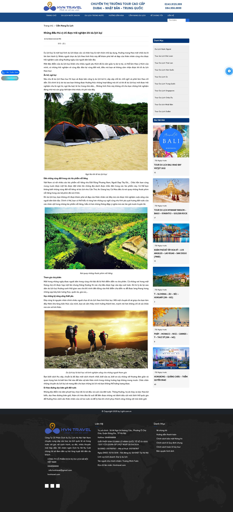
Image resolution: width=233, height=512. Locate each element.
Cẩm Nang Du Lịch (64, 26)
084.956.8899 (173, 8)
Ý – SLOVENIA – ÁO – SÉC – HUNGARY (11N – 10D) (166, 296)
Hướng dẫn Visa (116, 16)
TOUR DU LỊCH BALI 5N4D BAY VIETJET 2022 (167, 166)
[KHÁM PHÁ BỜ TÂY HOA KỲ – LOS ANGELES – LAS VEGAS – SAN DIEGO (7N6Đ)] (171, 232)
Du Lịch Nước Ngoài (70, 16)
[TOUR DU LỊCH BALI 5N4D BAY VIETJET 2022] (171, 141)
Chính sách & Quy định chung (169, 443)
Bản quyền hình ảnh (165, 451)
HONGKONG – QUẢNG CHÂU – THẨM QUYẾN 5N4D (171, 378)
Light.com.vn (125, 411)
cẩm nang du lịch (137, 16)
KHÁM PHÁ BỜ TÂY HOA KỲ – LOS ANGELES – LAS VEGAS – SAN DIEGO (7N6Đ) (170, 253)
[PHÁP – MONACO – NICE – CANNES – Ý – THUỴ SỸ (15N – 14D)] (171, 316)
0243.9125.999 (173, 4)
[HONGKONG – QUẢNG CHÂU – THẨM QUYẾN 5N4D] (171, 358)
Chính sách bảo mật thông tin (169, 439)
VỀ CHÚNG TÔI (156, 16)
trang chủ (51, 16)
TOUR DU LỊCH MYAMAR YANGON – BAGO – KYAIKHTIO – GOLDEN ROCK (170, 212)
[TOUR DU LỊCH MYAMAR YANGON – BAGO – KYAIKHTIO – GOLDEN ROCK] (171, 190)
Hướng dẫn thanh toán (166, 435)
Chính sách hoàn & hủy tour (168, 447)
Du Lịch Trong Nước (94, 16)
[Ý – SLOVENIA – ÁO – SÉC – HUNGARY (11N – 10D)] (171, 277)
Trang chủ (48, 26)
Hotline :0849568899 (107, 438)
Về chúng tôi (161, 431)
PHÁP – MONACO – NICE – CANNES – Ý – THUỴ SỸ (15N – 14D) (171, 335)
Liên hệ (171, 16)
